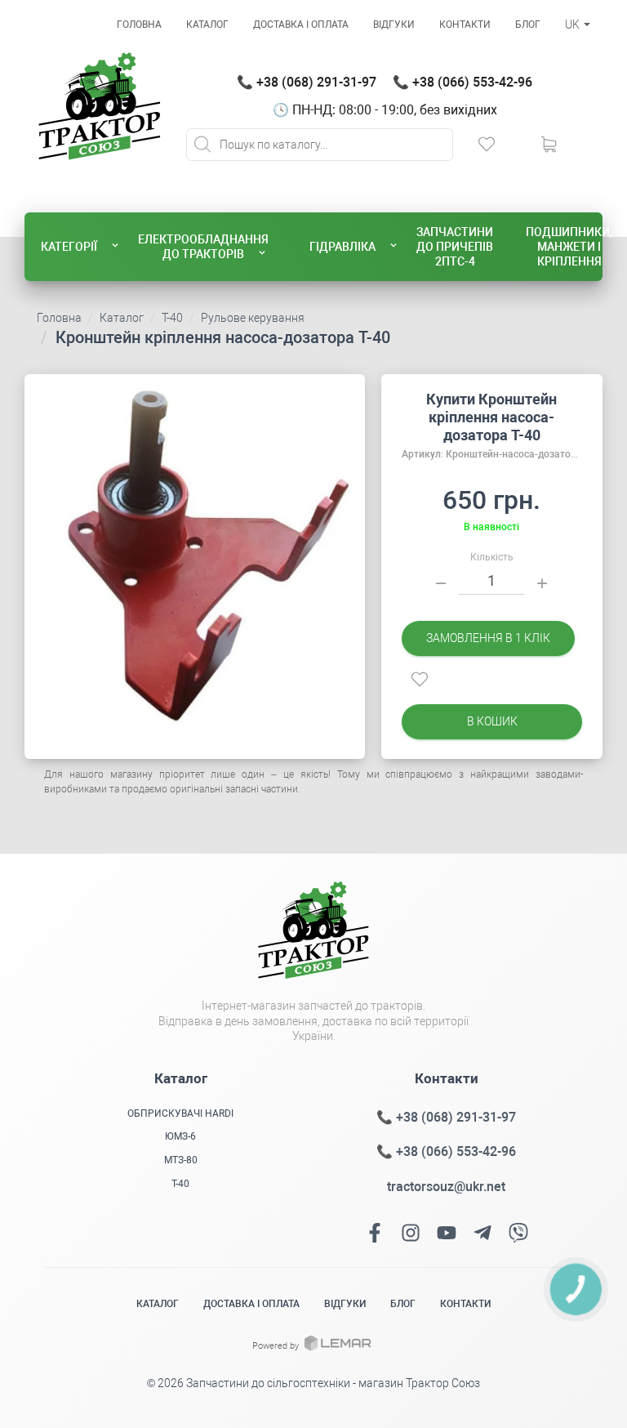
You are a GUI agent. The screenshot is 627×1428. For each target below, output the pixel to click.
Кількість (492, 557)
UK (573, 24)
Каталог (207, 24)
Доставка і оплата (301, 24)
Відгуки (394, 24)
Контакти (465, 24)
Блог (527, 24)
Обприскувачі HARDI (180, 1113)
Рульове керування (253, 317)
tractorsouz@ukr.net (446, 1186)
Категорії (69, 246)
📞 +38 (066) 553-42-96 (462, 82)
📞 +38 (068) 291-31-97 (306, 82)
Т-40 (172, 317)
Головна (139, 24)
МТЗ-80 (181, 1160)
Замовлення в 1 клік (488, 638)
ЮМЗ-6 (180, 1136)
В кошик (491, 721)
